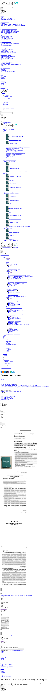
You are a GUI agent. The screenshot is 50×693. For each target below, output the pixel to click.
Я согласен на (12, 650)
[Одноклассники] (3, 372)
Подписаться (21, 648)
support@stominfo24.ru (6, 98)
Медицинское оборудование (27, 386)
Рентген (44, 386)
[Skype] (12, 372)
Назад (8, 258)
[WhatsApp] (10, 372)
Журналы (10, 273)
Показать (3, 424)
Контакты (3, 660)
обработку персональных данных (15, 650)
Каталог (7, 259)
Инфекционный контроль (14, 292)
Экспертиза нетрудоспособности (13, 387)
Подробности (4, 609)
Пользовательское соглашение (7, 666)
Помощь (2, 669)
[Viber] (8, 372)
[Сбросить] (1, 422)
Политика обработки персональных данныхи (11, 667)
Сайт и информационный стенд (15, 391)
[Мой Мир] (5, 372)
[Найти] (2, 9)
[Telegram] (14, 372)
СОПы (12, 385)
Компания (8, 348)
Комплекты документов (6, 385)
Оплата (2, 671)
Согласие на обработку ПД (6, 664)
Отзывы (2, 658)
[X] (7, 372)
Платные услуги (4, 391)
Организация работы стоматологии (16, 310)
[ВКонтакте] (1, 372)
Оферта (2, 665)
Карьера (2, 659)
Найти (2, 686)
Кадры (9, 299)
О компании (3, 657)
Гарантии (3, 673)
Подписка (3, 652)
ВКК (15, 385)
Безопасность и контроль (13, 266)
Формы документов (12, 329)
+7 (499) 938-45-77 (5, 89)
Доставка (3, 672)
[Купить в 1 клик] (1, 427)
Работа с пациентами (13, 317)
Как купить (8, 341)
